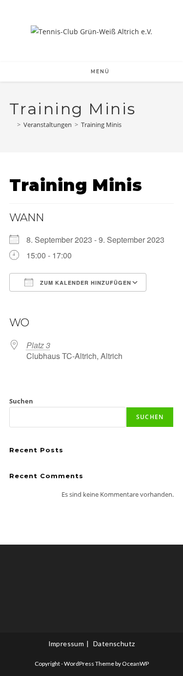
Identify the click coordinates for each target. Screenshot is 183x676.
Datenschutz (114, 643)
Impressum (66, 643)
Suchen (21, 401)
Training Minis (101, 124)
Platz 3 (38, 345)
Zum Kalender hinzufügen (84, 282)
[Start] (11, 124)
